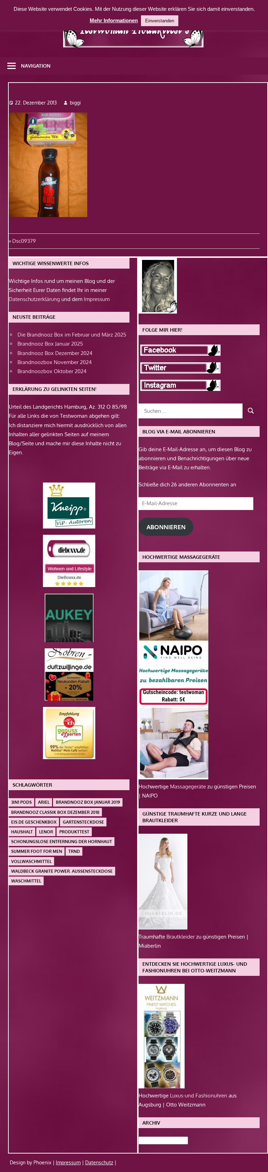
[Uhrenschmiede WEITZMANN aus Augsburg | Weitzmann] (162, 1086)
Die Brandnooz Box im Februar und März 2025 (71, 334)
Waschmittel (26, 881)
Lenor (46, 831)
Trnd (74, 851)
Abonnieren (166, 527)
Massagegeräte (188, 786)
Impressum (97, 299)
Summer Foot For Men (36, 851)
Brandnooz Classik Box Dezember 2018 (55, 812)
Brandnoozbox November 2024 (54, 362)
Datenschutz (99, 1162)
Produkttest (74, 831)
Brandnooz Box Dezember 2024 (54, 353)
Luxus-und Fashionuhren (199, 1095)
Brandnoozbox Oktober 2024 (52, 371)
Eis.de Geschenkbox (34, 822)
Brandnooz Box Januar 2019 (88, 802)
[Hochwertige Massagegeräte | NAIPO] (173, 777)
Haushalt (22, 831)
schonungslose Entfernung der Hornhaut (61, 841)
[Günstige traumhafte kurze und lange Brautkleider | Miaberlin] (163, 927)
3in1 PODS (21, 802)
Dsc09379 (24, 241)
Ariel (44, 802)
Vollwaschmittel (31, 861)
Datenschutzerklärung (34, 299)
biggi (75, 103)
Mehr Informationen (114, 20)
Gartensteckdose (83, 822)
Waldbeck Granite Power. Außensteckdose (62, 871)
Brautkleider (181, 936)
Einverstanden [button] (159, 20)
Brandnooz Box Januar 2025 (50, 343)
